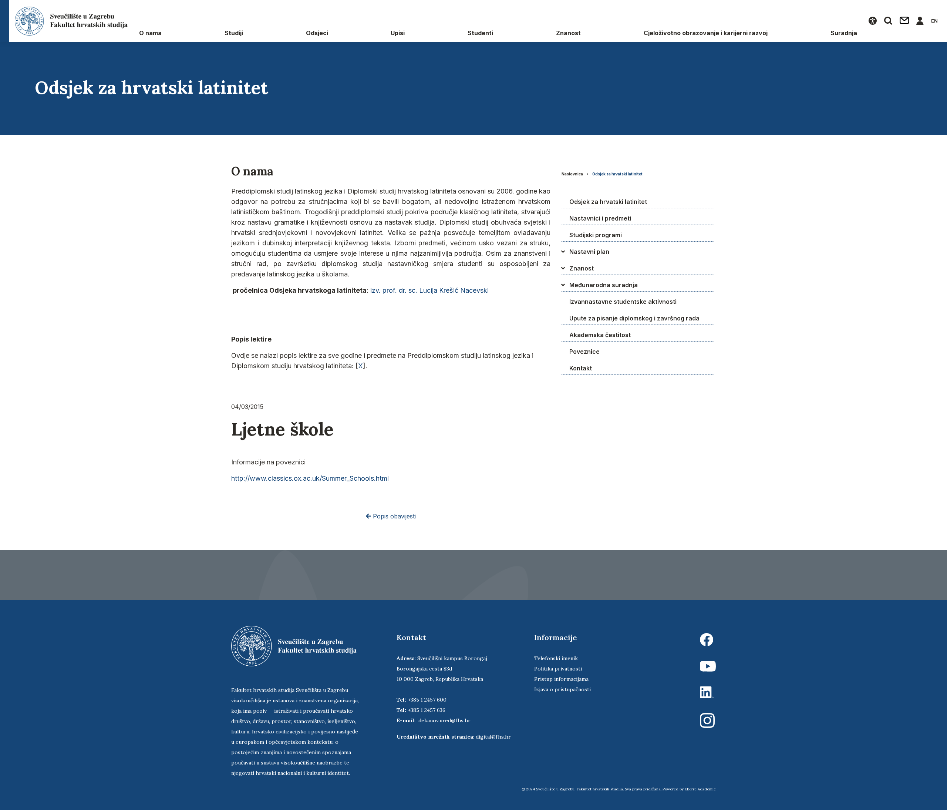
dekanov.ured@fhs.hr (444, 720)
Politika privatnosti (558, 668)
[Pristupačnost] (873, 21)
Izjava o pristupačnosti (562, 689)
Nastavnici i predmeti (600, 218)
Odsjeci (317, 33)
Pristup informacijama (561, 679)
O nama (150, 33)
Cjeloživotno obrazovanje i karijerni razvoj (706, 33)
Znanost (568, 33)
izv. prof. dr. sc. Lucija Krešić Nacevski (429, 290)
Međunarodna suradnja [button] (603, 285)
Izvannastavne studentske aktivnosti (623, 301)
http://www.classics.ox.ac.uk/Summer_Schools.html (310, 478)
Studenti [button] (480, 33)
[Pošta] (904, 21)
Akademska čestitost (600, 335)
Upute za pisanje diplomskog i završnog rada (634, 318)
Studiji (234, 33)
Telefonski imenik (556, 658)
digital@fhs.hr (493, 736)
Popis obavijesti (393, 516)
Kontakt (580, 368)
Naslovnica (572, 174)
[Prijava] (920, 21)
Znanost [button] (581, 268)
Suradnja (843, 33)
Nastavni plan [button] (589, 251)
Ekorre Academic (700, 789)
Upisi (398, 33)
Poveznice (584, 351)
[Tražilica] (888, 21)
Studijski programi (595, 235)
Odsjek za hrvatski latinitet (617, 174)
